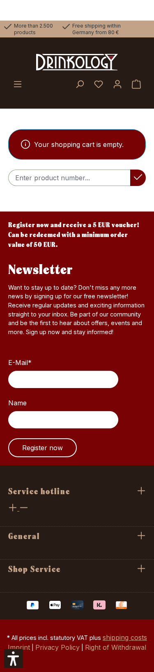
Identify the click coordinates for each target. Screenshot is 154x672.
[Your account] (117, 85)
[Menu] (17, 85)
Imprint (19, 647)
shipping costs (125, 637)
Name (17, 403)
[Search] (79, 85)
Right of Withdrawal (115, 647)
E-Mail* (20, 362)
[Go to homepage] (77, 62)
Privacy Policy (57, 647)
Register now (42, 448)
